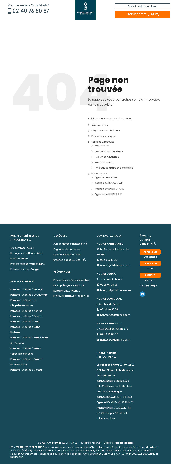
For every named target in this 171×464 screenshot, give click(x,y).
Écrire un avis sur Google (24, 269)
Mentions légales (124, 442)
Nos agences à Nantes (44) (26, 253)
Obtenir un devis (150, 264)
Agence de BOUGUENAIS (109, 183)
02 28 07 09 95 (108, 284)
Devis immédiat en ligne (142, 6)
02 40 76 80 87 (31, 11)
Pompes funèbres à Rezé (24, 321)
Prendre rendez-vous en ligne (27, 264)
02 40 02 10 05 (108, 260)
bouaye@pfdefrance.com (115, 290)
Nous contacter (19, 258)
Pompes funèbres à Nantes (26, 311)
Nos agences (99, 173)
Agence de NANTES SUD (108, 194)
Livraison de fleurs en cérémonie (114, 168)
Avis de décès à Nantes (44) (70, 243)
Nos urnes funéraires (107, 157)
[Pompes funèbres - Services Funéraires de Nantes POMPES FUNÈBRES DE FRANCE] (85, 10)
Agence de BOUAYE (106, 177)
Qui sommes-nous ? (22, 248)
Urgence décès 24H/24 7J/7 (70, 260)
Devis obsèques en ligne (67, 254)
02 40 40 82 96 (109, 309)
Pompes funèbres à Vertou (26, 370)
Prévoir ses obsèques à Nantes (71, 280)
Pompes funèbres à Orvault (26, 316)
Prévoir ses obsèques (103, 136)
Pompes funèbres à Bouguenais (28, 294)
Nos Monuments (104, 162)
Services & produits (102, 141)
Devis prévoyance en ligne (68, 285)
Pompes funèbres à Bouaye (26, 289)
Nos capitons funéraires (109, 151)
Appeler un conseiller (150, 252)
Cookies (108, 442)
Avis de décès (99, 125)
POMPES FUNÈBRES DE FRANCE (61, 442)
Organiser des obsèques (105, 130)
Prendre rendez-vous (150, 276)
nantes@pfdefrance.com (115, 265)
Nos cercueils (102, 145)
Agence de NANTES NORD (109, 188)
